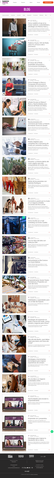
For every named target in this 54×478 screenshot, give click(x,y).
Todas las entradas (5, 15)
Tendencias (13, 15)
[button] (50, 15)
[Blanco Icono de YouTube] (27, 467)
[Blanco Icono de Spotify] (29, 467)
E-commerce (35, 15)
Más (46, 15)
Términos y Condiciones (34, 474)
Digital (24, 15)
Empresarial (29, 15)
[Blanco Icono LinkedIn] (26, 467)
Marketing (41, 15)
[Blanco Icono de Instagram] (24, 467)
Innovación (19, 15)
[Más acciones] (49, 20)
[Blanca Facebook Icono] (22, 467)
